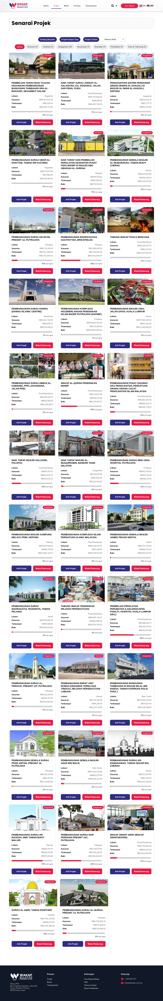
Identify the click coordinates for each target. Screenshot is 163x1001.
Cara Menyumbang (91, 979)
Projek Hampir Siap (70, 39)
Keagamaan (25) (65, 47)
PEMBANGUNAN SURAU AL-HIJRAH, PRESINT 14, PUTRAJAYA (83, 911)
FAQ (86, 982)
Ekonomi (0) (33, 47)
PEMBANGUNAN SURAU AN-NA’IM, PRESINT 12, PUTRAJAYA (31, 238)
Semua (20, 47)
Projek (56, 6)
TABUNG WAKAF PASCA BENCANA (129, 237)
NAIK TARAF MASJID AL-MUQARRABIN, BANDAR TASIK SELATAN (78, 463)
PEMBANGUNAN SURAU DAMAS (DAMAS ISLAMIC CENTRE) (30, 310)
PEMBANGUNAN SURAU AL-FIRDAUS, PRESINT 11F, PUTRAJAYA (32, 684)
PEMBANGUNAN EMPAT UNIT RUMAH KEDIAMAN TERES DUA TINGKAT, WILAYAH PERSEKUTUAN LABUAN (80, 687)
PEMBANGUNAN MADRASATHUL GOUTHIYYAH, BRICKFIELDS (79, 238)
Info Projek (21, 122)
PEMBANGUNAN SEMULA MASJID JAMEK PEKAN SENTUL (129, 536)
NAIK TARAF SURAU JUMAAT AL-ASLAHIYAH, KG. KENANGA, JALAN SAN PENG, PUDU (80, 86)
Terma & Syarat (90, 985)
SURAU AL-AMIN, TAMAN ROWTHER (32, 910)
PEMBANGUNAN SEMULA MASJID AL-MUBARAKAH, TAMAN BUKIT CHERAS (129, 163)
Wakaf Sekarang (43, 122)
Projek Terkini (91, 39)
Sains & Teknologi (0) (137, 47)
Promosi (77, 6)
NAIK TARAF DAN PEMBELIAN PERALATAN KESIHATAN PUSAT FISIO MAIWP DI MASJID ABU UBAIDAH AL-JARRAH (79, 164)
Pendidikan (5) (117, 47)
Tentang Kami (91, 6)
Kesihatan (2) (100, 47)
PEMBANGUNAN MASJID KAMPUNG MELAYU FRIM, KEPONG (32, 536)
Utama (46, 6)
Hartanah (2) (48, 47)
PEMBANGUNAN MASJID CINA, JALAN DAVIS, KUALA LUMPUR (127, 310)
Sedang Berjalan (47, 39)
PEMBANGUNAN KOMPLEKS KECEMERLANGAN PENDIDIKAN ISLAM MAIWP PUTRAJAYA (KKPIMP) (81, 311)
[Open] (116, 5)
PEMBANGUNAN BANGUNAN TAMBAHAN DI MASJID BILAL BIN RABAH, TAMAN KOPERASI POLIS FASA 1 (129, 687)
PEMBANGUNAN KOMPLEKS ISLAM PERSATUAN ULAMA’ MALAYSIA (81, 536)
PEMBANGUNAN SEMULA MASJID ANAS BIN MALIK (80, 761)
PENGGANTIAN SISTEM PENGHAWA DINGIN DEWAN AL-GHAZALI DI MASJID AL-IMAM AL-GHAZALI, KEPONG (130, 87)
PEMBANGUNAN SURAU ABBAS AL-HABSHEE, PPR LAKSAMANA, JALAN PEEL (32, 386)
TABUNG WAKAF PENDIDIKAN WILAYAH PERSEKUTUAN (77, 607)
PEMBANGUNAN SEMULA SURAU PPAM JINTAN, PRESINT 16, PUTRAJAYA (30, 763)
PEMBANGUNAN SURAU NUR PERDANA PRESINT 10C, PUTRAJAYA (77, 837)
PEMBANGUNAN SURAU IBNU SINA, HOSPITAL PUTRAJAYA (130, 461)
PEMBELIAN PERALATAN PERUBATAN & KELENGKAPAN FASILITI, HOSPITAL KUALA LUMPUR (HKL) (130, 610)
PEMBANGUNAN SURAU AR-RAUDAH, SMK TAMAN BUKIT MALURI (28, 837)
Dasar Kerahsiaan (91, 988)
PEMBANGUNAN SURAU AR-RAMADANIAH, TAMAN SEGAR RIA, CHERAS (129, 763)
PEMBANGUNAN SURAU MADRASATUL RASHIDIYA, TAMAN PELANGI (31, 609)
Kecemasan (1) (83, 47)
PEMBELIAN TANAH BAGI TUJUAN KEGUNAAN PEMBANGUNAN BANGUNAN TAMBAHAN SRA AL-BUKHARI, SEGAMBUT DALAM (31, 87)
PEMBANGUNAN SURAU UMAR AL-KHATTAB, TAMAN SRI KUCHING (31, 161)
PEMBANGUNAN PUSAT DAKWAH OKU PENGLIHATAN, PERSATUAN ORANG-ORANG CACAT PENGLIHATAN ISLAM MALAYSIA (129, 387)
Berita (66, 6)
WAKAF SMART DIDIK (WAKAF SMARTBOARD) (127, 836)
